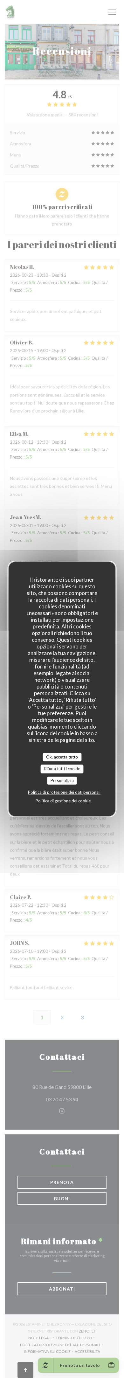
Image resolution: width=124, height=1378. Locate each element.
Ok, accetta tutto (62, 756)
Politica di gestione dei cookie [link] (63, 800)
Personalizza (62, 780)
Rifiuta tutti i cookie (62, 768)
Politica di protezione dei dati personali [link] (64, 792)
